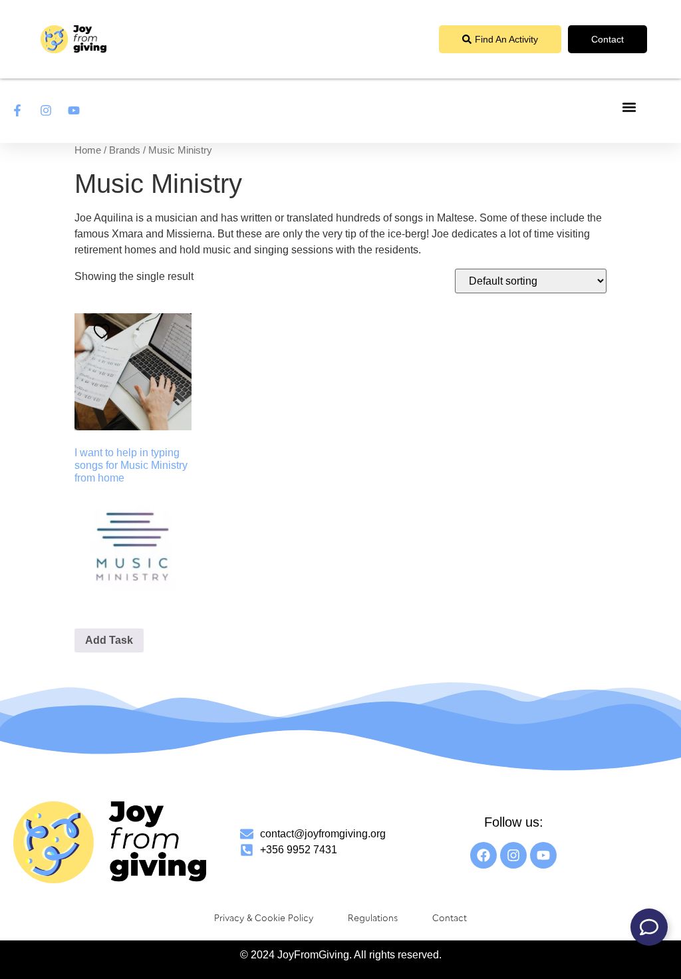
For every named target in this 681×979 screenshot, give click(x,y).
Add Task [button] (109, 640)
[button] (629, 107)
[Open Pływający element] (649, 927)
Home (87, 150)
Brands (124, 150)
